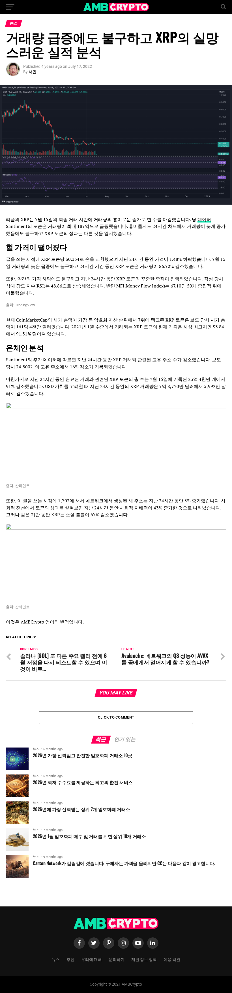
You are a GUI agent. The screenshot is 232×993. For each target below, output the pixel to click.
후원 (70, 959)
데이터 (204, 219)
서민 (32, 72)
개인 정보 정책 (144, 959)
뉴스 (56, 959)
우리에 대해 (91, 959)
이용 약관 (172, 959)
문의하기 (116, 959)
